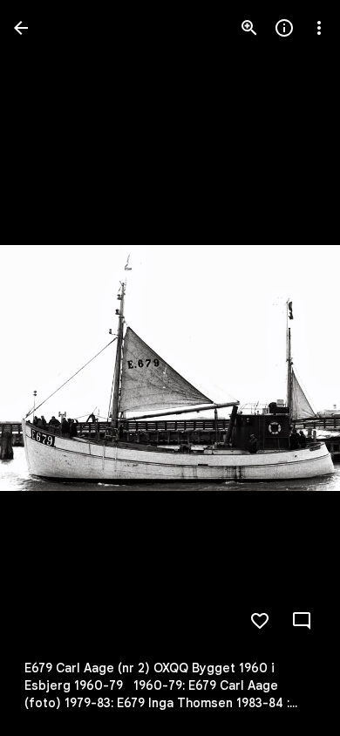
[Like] (259, 620)
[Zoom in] (249, 27)
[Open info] (284, 27)
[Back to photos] (21, 28)
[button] (48, 368)
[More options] (319, 27)
